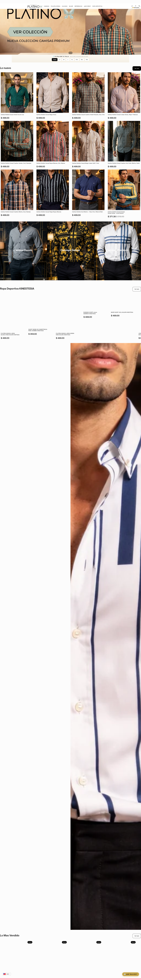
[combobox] (7, 974)
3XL (82, 59)
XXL (77, 59)
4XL (87, 59)
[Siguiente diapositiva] (139, 32)
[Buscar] (132, 6)
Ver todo (136, 68)
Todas (54, 59)
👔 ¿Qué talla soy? (130, 974)
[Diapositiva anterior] (2, 32)
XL (72, 59)
